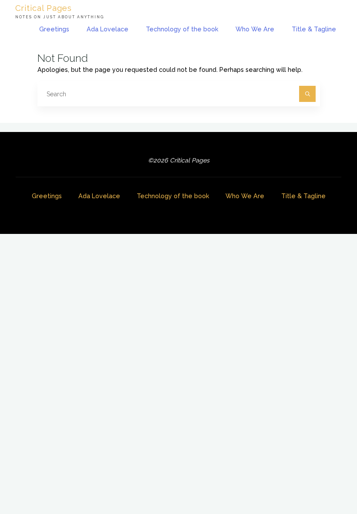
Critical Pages (43, 7)
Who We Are (245, 196)
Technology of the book (173, 196)
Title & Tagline (303, 196)
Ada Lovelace (99, 196)
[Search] (307, 94)
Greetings (47, 196)
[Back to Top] (323, 480)
